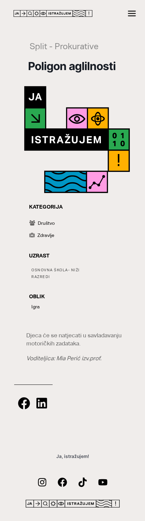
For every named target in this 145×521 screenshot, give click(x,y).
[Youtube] (103, 482)
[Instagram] (42, 482)
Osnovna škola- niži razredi (55, 273)
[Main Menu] (132, 13)
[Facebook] (62, 482)
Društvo (46, 223)
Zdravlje (45, 235)
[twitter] (82, 482)
